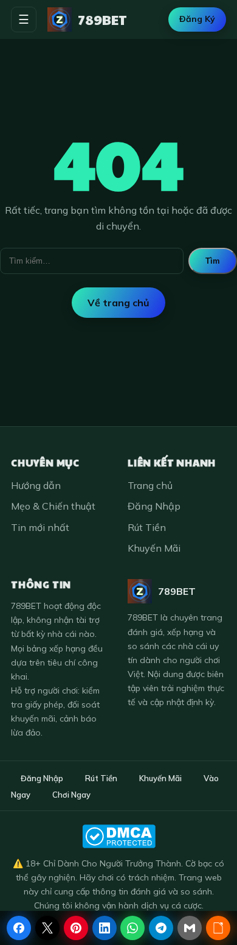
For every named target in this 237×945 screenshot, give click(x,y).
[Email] (189, 928)
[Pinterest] (76, 928)
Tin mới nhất (40, 527)
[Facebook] (19, 928)
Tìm (212, 260)
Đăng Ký (197, 18)
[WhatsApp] (132, 928)
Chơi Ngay (71, 794)
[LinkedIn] (104, 928)
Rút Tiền (147, 527)
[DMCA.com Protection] (118, 836)
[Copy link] (218, 928)
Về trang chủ (118, 303)
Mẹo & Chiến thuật (53, 506)
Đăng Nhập (154, 506)
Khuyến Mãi (154, 548)
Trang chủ (150, 485)
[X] (47, 928)
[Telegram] (161, 928)
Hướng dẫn (36, 485)
